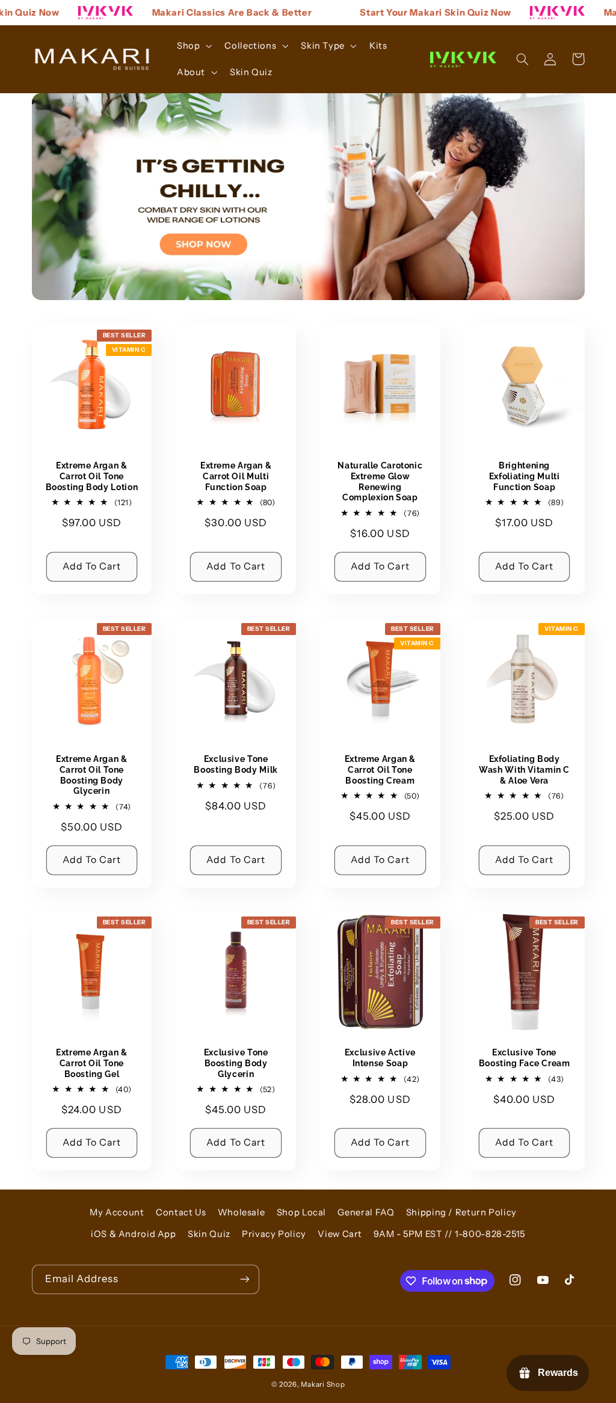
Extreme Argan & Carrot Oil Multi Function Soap (235, 476)
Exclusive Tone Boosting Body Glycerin (236, 1063)
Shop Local (301, 1212)
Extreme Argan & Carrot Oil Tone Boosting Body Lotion (92, 476)
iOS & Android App (133, 1234)
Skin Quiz (209, 1234)
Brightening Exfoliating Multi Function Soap (524, 476)
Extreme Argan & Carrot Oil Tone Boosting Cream (380, 769)
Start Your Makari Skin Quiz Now (417, 12)
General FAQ (365, 1212)
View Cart (340, 1234)
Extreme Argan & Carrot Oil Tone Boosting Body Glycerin (91, 775)
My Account (117, 1212)
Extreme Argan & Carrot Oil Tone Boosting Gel (91, 1063)
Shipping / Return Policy (461, 1212)
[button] (193, 45)
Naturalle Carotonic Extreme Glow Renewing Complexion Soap (379, 481)
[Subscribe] (244, 1279)
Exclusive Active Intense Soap (380, 1058)
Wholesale (241, 1212)
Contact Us (181, 1212)
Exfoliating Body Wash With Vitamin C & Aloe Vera (524, 769)
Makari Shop (323, 1384)
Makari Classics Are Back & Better (214, 12)
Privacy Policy (274, 1234)
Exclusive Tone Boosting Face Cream (524, 1058)
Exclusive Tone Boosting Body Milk (235, 764)
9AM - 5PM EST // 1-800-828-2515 (449, 1234)
